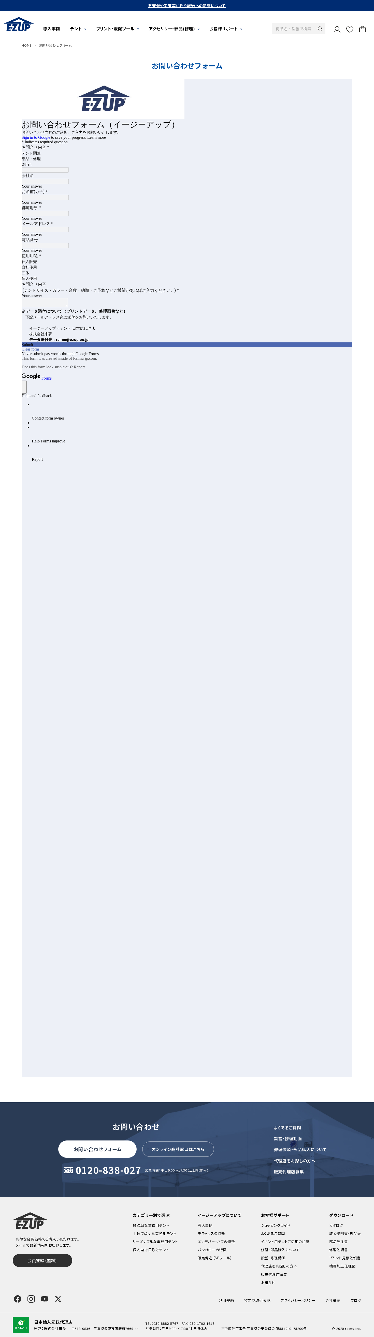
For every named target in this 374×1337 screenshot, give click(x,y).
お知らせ (268, 1282)
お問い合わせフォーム (98, 1149)
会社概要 (332, 1300)
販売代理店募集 (289, 1171)
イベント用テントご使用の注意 (285, 1241)
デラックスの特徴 (211, 1233)
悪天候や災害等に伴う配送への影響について (187, 5)
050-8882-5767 (165, 1323)
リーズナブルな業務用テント (155, 1241)
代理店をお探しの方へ (295, 1161)
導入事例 (51, 28)
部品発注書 (338, 1241)
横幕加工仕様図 (342, 1266)
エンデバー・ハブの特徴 (216, 1241)
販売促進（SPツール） (215, 1257)
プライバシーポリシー (298, 1300)
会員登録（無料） (42, 1260)
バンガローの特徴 (212, 1249)
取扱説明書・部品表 (345, 1233)
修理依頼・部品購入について (300, 1149)
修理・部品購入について (280, 1249)
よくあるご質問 (287, 1127)
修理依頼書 (338, 1249)
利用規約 (226, 1300)
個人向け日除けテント (151, 1249)
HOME (27, 45)
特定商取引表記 (257, 1300)
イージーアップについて (219, 1215)
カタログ (336, 1225)
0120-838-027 (108, 1170)
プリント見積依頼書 (345, 1257)
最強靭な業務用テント (151, 1225)
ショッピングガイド (275, 1225)
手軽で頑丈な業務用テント (154, 1233)
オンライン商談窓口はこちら (178, 1149)
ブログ (356, 1300)
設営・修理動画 (288, 1138)
